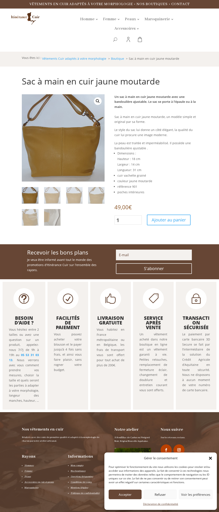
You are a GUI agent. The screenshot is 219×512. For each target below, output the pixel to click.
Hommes (29, 465)
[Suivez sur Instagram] (179, 449)
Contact (180, 4)
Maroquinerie (32, 487)
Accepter (125, 494)
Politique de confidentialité (85, 493)
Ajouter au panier (169, 220)
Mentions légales (79, 487)
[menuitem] (89, 19)
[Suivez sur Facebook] (166, 449)
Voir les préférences (195, 494)
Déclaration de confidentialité (160, 504)
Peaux (28, 476)
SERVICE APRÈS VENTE (153, 322)
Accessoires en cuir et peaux (39, 482)
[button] (210, 458)
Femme (29, 471)
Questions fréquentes (82, 476)
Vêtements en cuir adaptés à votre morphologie (81, 4)
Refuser (160, 494)
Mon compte (77, 465)
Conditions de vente (81, 482)
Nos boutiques (152, 4)
